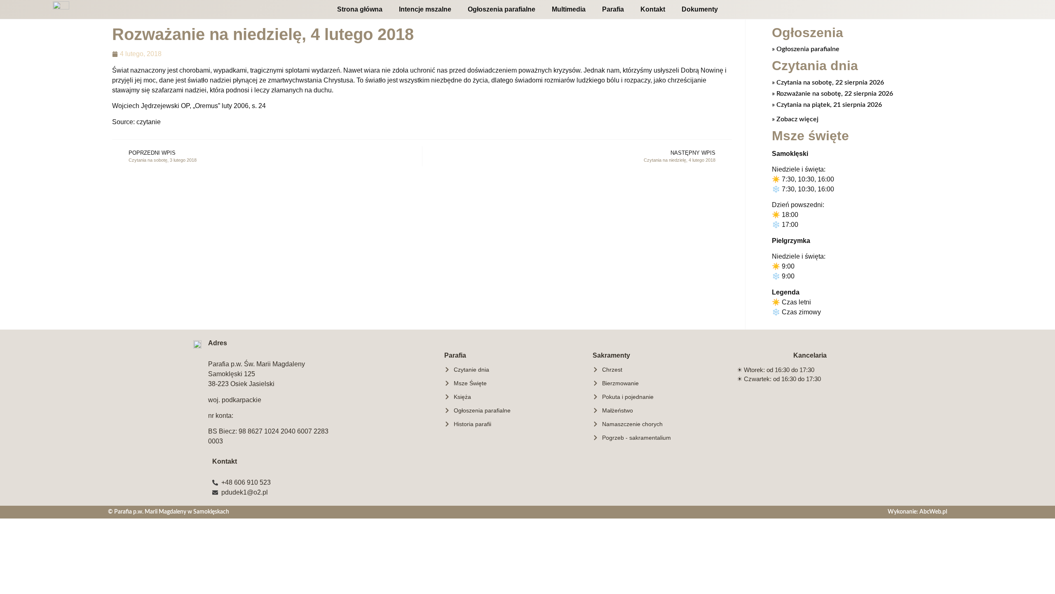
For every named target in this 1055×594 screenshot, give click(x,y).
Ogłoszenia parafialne (501, 9)
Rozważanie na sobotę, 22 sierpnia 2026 (834, 93)
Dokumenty (700, 9)
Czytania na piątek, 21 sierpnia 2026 (828, 104)
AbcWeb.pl (933, 512)
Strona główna (359, 9)
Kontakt (652, 9)
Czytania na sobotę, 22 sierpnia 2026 (829, 82)
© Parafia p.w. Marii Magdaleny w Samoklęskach (168, 512)
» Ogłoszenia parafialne (805, 49)
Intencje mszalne (425, 9)
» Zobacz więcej (795, 119)
